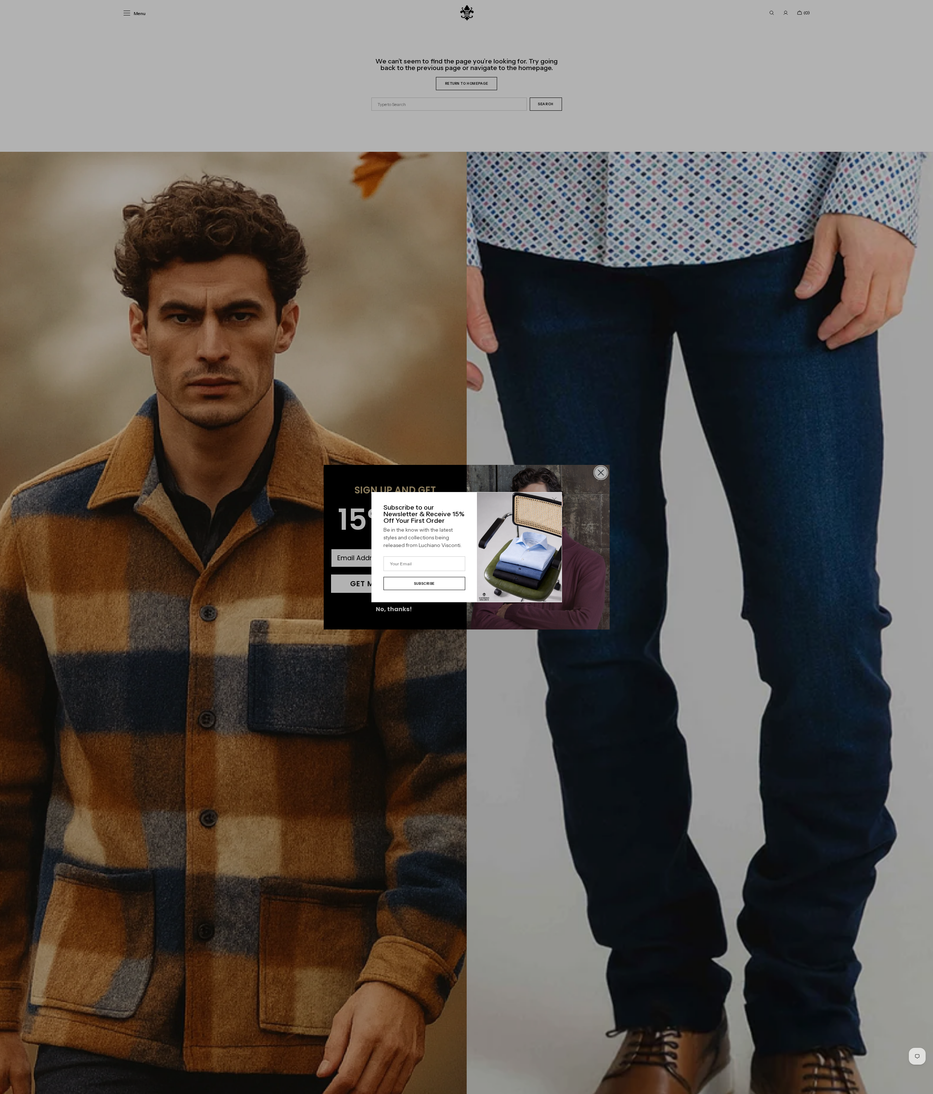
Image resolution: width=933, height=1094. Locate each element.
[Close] (554, 499)
